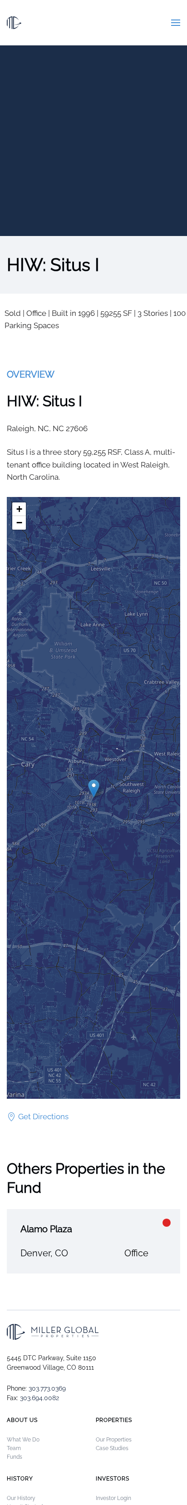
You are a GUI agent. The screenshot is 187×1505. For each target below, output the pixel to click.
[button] (175, 22)
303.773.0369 (47, 1388)
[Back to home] (14, 22)
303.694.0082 (39, 1398)
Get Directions (43, 1116)
